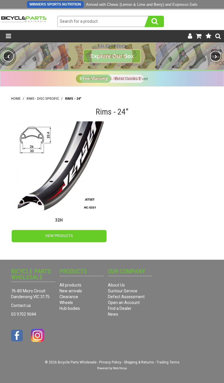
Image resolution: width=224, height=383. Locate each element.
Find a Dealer (120, 308)
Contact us (21, 305)
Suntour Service (122, 291)
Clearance (69, 296)
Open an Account (124, 302)
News (113, 314)
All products (70, 285)
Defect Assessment (126, 296)
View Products (59, 236)
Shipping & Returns (139, 362)
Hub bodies (70, 308)
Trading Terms (167, 362)
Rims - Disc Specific (43, 99)
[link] (112, 56)
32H (59, 220)
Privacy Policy (110, 362)
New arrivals (71, 291)
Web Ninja (120, 368)
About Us (116, 285)
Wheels (66, 302)
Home (15, 99)
